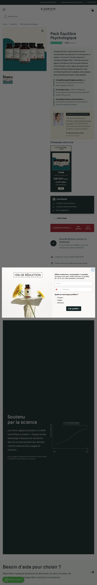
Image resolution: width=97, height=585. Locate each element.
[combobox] (58, 289)
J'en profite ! (73, 309)
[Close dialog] (92, 269)
